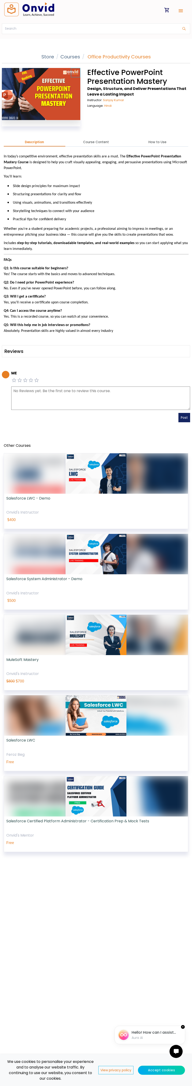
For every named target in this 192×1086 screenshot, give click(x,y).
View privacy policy (115, 1070)
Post (184, 417)
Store (47, 56)
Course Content (96, 142)
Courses (70, 56)
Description (34, 142)
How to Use (157, 142)
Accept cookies (161, 1070)
